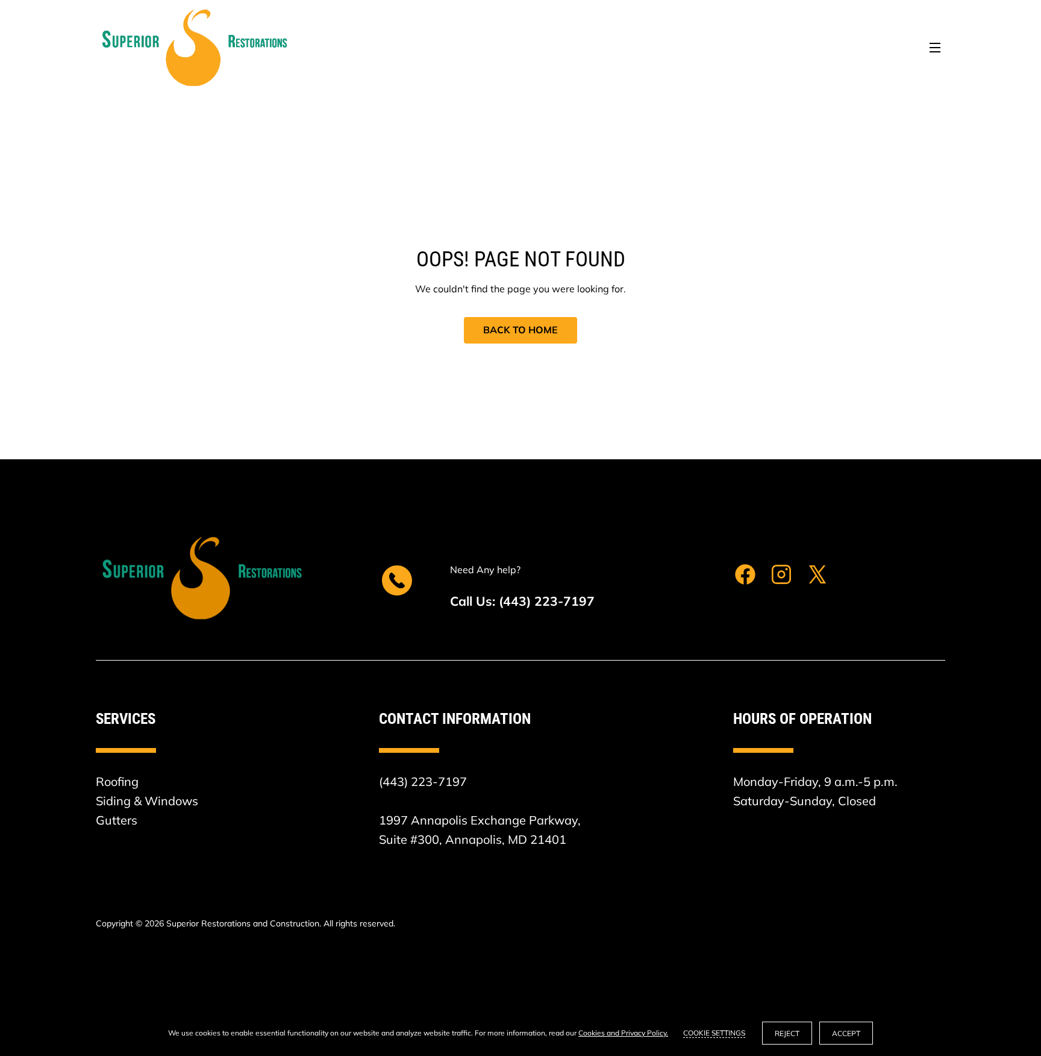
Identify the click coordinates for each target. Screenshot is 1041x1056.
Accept (846, 1033)
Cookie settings (714, 1032)
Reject (787, 1033)
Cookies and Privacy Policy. (623, 1032)
